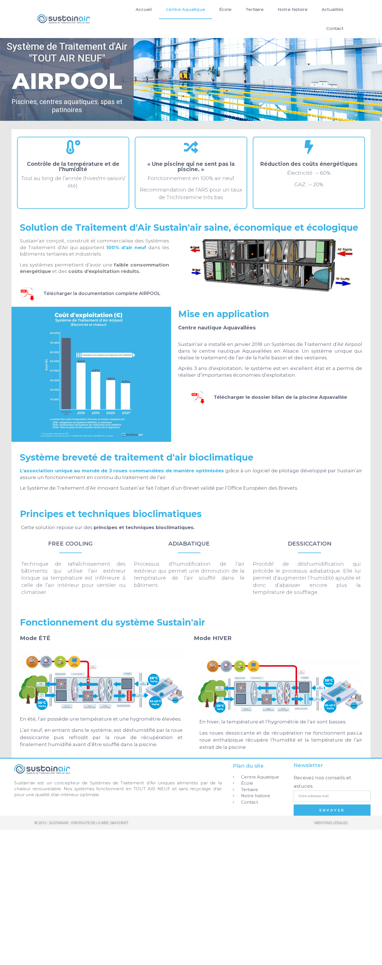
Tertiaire (255, 9)
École (225, 9)
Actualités (332, 9)
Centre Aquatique (185, 9)
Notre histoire (293, 9)
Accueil (144, 9)
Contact (334, 28)
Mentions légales (331, 823)
